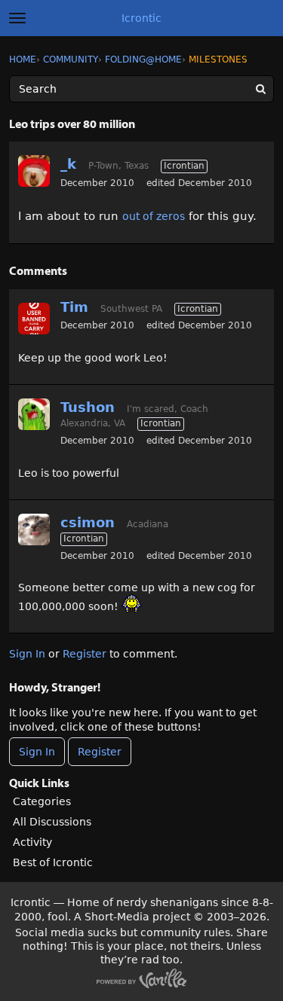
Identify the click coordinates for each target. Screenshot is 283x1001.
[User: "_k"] (34, 171)
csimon (87, 522)
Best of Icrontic (53, 862)
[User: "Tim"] (34, 318)
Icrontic (141, 18)
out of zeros (153, 216)
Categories (42, 801)
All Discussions (52, 822)
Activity (32, 842)
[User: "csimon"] (34, 529)
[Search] (260, 88)
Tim (74, 307)
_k (68, 164)
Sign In (27, 654)
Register (84, 654)
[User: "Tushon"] (34, 414)
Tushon (87, 407)
